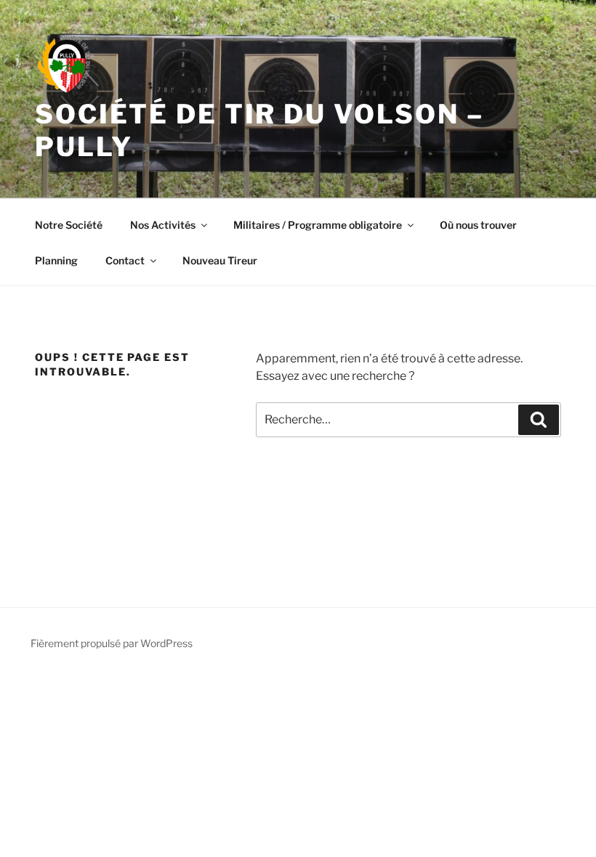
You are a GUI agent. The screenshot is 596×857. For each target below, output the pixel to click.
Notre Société (68, 225)
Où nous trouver (478, 225)
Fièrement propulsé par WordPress (112, 643)
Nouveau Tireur (219, 260)
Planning (56, 260)
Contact (125, 260)
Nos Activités (163, 225)
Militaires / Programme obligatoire (317, 225)
